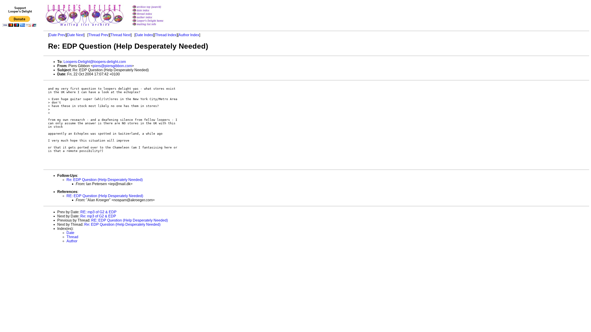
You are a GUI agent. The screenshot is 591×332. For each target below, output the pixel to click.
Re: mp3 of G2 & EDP (98, 216)
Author (71, 241)
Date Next (75, 35)
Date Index (144, 35)
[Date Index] (154, 11)
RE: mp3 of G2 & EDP (98, 212)
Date (70, 233)
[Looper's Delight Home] (154, 21)
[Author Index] (154, 18)
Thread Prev (98, 35)
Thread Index (166, 35)
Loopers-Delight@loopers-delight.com (94, 62)
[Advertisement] (20, 124)
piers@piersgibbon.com (112, 66)
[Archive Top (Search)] (154, 7)
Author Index (188, 35)
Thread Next (120, 35)
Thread (72, 237)
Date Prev (57, 35)
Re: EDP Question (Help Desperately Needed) (104, 180)
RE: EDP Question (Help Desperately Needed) (104, 196)
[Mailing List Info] (154, 27)
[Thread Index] (154, 14)
